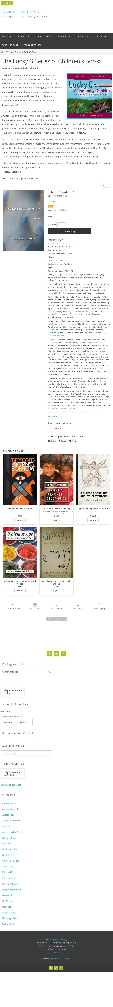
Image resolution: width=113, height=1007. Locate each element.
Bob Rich (6, 843)
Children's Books (10, 860)
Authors (6, 826)
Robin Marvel (9, 912)
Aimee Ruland (9, 803)
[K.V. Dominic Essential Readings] (56, 479)
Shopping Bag (99, 608)
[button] (56, 428)
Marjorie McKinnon (11, 889)
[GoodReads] (10, 3)
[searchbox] (26, 671)
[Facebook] (3, 3)
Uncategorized (9, 918)
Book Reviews (9, 855)
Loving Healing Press (22, 11)
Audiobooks (8, 814)
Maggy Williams (10, 883)
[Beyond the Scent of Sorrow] (20, 479)
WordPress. (65, 958)
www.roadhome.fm (56, 335)
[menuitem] (104, 185)
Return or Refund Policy (56, 939)
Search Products (13, 608)
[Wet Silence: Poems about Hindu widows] (56, 552)
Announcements (10, 809)
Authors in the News (12, 832)
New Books (8, 895)
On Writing (7, 901)
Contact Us (56, 952)
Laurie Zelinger (10, 878)
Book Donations (10, 849)
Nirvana (56, 958)
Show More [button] (52, 416)
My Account (35, 608)
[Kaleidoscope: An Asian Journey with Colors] (20, 552)
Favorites (78, 608)
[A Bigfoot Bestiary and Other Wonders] (93, 479)
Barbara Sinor (9, 837)
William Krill (8, 924)
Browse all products (11, 784)
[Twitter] (7, 3)
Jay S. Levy (7, 866)
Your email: (6, 711)
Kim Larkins (8, 872)
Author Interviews (11, 820)
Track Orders (56, 608)
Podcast (6, 906)
